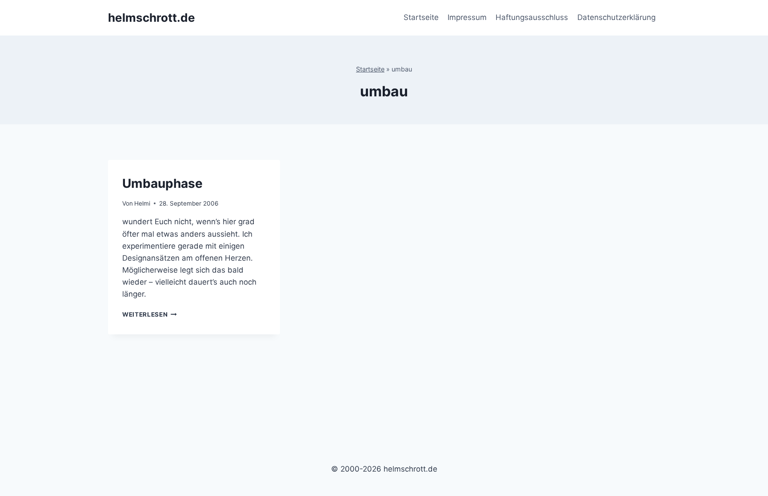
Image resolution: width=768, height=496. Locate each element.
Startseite (421, 17)
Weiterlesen (149, 314)
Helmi (142, 203)
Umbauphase (162, 183)
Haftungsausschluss (532, 17)
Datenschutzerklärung (616, 17)
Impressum (467, 17)
